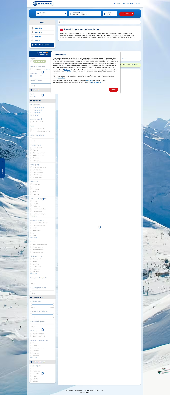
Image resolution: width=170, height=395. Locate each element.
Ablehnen (69, 71)
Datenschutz (78, 390)
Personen (109, 13)
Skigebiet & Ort (38, 297)
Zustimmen (67, 70)
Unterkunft (37, 101)
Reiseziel (42, 13)
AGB (97, 390)
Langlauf (38, 37)
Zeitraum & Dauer (78, 13)
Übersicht (38, 28)
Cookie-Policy (61, 78)
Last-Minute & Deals (42, 45)
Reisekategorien (39, 362)
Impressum (89, 80)
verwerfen (45, 54)
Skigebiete (38, 33)
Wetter (37, 41)
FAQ (102, 390)
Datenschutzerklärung (95, 82)
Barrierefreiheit (89, 390)
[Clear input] (66, 13)
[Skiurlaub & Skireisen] (43, 3)
